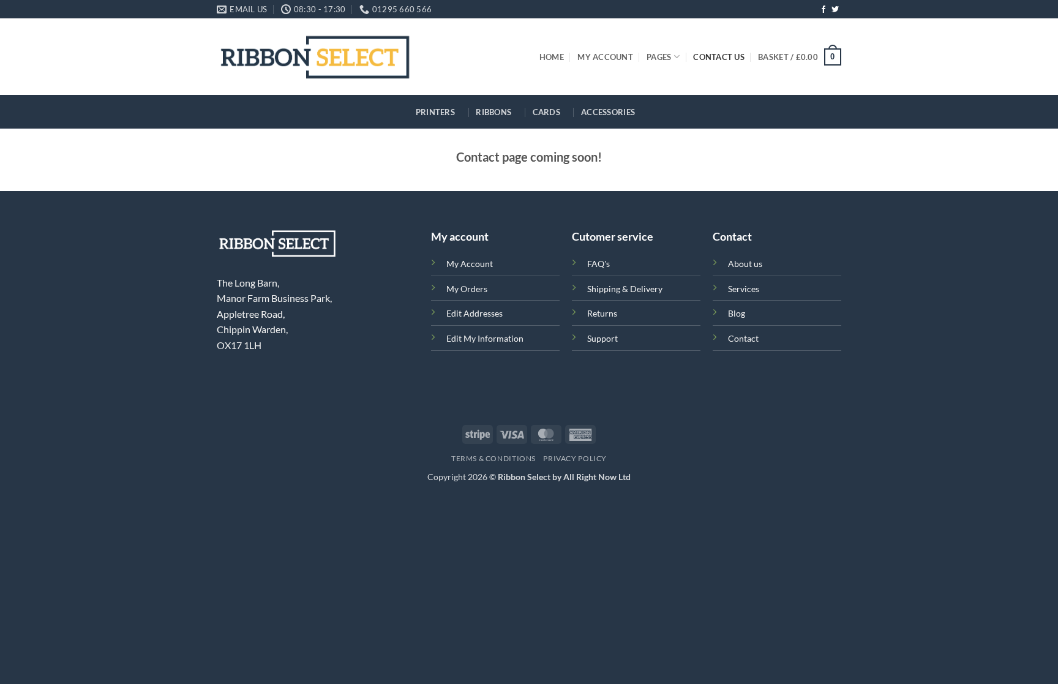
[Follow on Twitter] (835, 10)
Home (551, 57)
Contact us (719, 57)
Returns (602, 313)
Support (602, 338)
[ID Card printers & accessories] (315, 56)
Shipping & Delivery (624, 289)
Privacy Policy (575, 458)
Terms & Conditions (493, 458)
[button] (799, 57)
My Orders (466, 289)
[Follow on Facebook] (823, 10)
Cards (546, 112)
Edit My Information (484, 338)
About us (745, 263)
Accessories (608, 112)
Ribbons (493, 112)
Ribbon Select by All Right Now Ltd (564, 477)
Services (743, 289)
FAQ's (598, 263)
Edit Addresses (474, 313)
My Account (605, 57)
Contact (743, 338)
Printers (435, 112)
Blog (736, 313)
